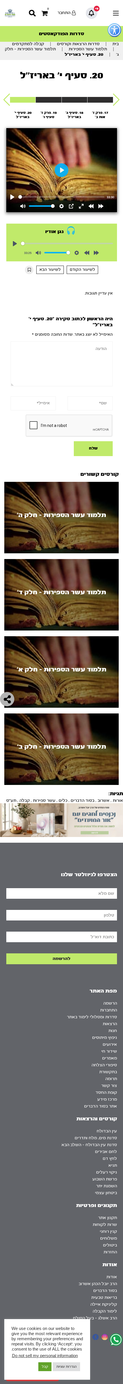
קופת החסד (106, 1092)
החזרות (110, 1252)
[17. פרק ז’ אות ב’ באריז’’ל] (100, 100)
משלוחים (108, 1238)
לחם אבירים (106, 1151)
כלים (63, 800)
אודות (111, 1276)
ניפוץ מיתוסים (104, 1037)
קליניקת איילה (103, 1304)
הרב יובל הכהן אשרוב (98, 1283)
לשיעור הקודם (82, 269)
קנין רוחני (108, 1231)
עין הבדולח (107, 1131)
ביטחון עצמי (106, 1192)
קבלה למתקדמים (28, 43)
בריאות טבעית (104, 1297)
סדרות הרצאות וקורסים (78, 43)
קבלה (24, 800)
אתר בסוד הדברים (100, 1106)
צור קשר (109, 1085)
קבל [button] (45, 1367)
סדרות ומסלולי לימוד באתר (92, 1017)
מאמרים (109, 1058)
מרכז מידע (107, 1099)
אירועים (110, 1044)
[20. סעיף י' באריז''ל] (22, 100)
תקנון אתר (107, 1217)
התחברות (108, 1010)
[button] (116, 100)
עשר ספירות (44, 800)
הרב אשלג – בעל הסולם (95, 1318)
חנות (112, 1030)
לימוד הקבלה (105, 1311)
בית (115, 43)
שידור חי (109, 1051)
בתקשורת (108, 1071)
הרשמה (110, 1003)
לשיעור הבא (50, 269)
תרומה (111, 1078)
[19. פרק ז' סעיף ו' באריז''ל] (48, 100)
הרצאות (110, 1023)
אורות (118, 800)
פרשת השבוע (104, 1179)
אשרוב (104, 800)
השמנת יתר (106, 1186)
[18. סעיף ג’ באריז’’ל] (74, 100)
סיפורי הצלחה (104, 1065)
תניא (112, 1165)
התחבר (63, 12)
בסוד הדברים (82, 800)
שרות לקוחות (105, 1224)
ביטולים (110, 1245)
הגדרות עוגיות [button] (66, 1367)
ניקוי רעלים (106, 1172)
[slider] (61, 197)
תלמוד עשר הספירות (88, 49)
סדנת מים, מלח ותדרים (96, 1138)
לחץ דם (110, 1158)
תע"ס (11, 800)
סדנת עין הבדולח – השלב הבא (89, 1144)
